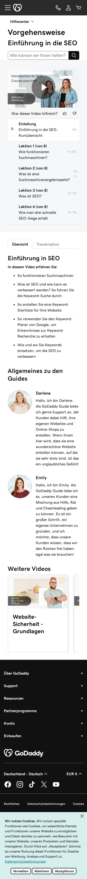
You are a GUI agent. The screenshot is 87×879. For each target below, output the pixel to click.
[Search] (74, 55)
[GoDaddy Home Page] (24, 753)
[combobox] (38, 55)
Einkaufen (12, 736)
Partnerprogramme (20, 711)
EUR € (71, 774)
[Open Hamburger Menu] (6, 8)
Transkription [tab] (47, 244)
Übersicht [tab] (20, 244)
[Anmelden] (68, 7)
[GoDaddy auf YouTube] (56, 787)
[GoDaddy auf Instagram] (20, 787)
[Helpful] (65, 113)
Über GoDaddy (16, 673)
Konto (9, 723)
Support (11, 686)
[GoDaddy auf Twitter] (44, 787)
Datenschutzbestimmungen (46, 803)
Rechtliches (12, 803)
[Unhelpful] (74, 113)
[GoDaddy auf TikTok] (32, 787)
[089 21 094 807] (58, 7)
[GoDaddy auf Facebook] (8, 787)
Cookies (78, 803)
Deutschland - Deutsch (23, 774)
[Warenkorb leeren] (78, 7)
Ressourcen (13, 698)
